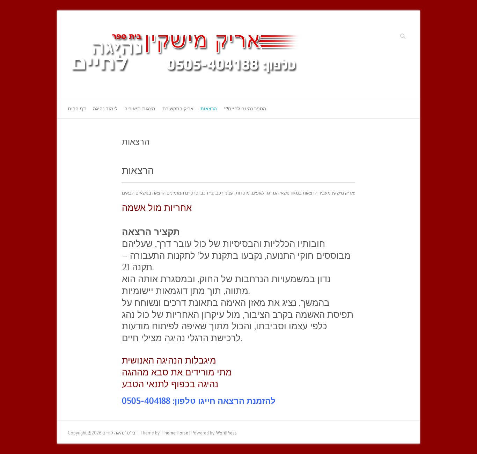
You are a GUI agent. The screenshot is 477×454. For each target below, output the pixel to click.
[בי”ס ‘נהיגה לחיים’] (188, 55)
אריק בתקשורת (177, 108)
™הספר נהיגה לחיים (245, 108)
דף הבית (77, 108)
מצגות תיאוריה (139, 108)
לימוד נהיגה (105, 108)
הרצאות (208, 108)
